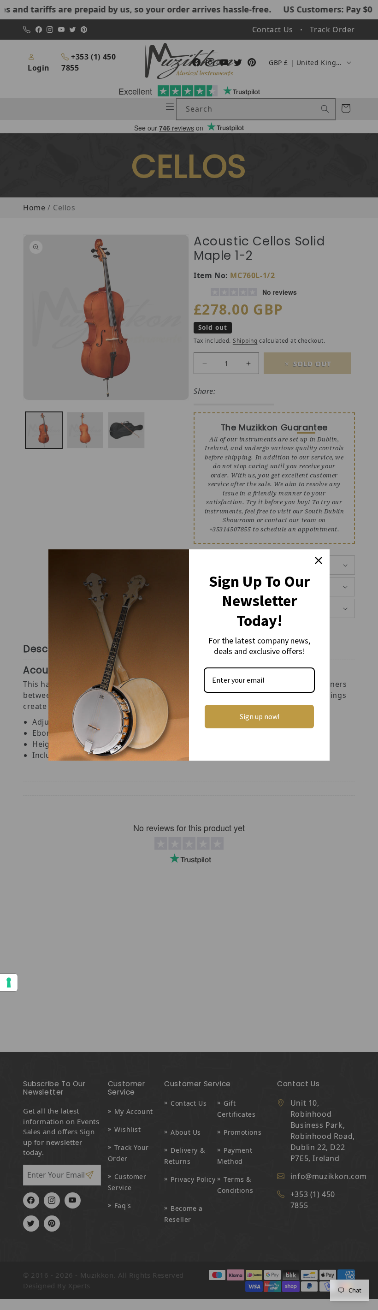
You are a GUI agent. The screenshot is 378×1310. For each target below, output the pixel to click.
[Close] (318, 560)
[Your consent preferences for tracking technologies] (9, 982)
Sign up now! (259, 716)
